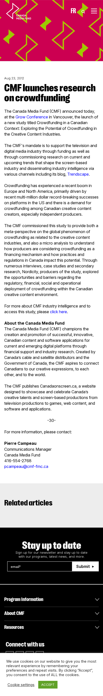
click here (58, 311)
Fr (73, 11)
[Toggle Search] (83, 11)
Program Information (23, 599)
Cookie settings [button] (21, 685)
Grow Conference (32, 116)
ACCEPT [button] (47, 685)
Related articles (28, 502)
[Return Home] (23, 11)
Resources (14, 627)
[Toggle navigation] (94, 10)
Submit (83, 566)
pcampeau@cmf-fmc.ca (26, 466)
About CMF (14, 613)
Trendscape (78, 174)
